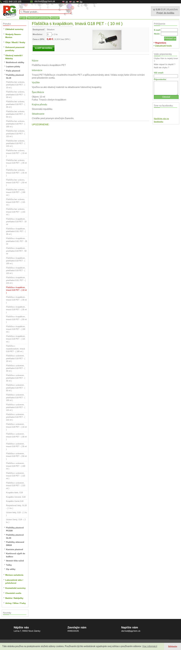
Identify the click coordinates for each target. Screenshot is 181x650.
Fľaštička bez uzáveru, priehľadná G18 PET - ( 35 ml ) (15, 104)
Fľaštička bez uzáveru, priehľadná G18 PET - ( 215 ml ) (15, 143)
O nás (23, 18)
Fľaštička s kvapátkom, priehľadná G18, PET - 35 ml (16, 241)
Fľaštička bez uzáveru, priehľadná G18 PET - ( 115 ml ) (15, 133)
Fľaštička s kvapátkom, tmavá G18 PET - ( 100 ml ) (15, 329)
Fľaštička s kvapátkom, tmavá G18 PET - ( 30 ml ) (16, 300)
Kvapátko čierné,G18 (14, 501)
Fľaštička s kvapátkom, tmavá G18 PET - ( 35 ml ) (16, 309)
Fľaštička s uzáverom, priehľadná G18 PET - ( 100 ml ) (15, 397)
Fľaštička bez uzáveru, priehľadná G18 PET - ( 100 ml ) (15, 124)
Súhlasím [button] (172, 646)
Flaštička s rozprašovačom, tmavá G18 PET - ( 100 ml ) (15, 349)
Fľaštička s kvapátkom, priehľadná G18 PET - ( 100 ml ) (15, 261)
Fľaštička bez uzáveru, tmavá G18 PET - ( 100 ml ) (15, 192)
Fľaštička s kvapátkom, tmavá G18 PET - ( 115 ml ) (15, 339)
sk (67, 1)
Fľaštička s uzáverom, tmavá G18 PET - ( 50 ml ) (16, 456)
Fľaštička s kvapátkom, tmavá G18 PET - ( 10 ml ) (16, 290)
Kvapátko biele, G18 (14, 493)
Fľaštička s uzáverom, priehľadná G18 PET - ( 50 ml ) (15, 388)
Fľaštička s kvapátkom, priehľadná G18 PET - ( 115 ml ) (15, 270)
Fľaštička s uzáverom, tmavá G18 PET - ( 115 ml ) (15, 476)
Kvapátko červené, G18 (15, 497)
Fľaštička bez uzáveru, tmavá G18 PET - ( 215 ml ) (15, 212)
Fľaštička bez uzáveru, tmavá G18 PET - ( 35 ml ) (16, 173)
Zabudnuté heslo (163, 46)
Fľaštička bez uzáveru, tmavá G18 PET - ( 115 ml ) (15, 202)
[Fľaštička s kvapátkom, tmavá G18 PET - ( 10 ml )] (107, 39)
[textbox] (45, 12)
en (74, 1)
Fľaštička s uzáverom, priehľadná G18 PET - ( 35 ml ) (15, 378)
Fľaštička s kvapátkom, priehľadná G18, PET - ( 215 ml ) (16, 280)
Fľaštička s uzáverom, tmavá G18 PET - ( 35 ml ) (16, 446)
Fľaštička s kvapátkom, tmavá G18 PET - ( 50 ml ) (16, 319)
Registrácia (160, 43)
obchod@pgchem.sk (44, 1)
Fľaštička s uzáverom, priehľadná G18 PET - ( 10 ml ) (15, 358)
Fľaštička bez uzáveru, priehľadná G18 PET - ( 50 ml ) (15, 114)
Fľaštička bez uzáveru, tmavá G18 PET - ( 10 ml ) (16, 153)
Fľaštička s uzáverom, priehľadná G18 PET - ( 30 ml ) (15, 368)
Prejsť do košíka (165, 13)
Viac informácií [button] (149, 646)
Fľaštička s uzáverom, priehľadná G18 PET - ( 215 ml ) (15, 417)
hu (81, 1)
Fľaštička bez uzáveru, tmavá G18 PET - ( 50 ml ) (16, 182)
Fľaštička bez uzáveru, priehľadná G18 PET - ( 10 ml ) (15, 85)
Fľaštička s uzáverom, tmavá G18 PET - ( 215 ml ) (15, 485)
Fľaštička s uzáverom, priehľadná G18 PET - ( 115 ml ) (15, 407)
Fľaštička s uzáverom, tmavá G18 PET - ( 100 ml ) (15, 466)
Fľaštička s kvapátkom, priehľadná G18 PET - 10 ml (16, 222)
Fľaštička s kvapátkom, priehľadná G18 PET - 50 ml (16, 251)
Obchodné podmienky (38, 18)
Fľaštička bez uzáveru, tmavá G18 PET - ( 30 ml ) (16, 163)
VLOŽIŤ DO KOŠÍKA (43, 48)
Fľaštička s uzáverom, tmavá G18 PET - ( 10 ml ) (16, 427)
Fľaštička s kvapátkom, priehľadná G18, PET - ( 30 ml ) (16, 231)
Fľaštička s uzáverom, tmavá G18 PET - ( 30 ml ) (16, 436)
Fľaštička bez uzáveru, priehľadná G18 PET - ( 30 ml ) (15, 94)
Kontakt (55, 18)
